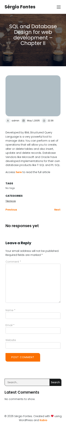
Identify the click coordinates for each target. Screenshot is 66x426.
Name (10, 310)
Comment (13, 261)
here (19, 172)
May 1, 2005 (33, 120)
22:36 (51, 120)
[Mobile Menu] (58, 7)
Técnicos (11, 201)
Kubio (43, 420)
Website (11, 340)
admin (15, 120)
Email (10, 325)
